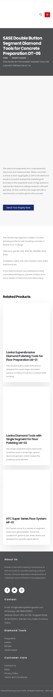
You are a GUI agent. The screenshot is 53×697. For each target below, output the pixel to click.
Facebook (7, 590)
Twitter (14, 590)
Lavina (7, 642)
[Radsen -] (12, 15)
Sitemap (48, 691)
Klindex (7, 646)
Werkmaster (10, 650)
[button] (18, 207)
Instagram (21, 590)
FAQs (7, 669)
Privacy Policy (11, 673)
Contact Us (10, 665)
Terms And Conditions (15, 677)
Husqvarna (9, 638)
